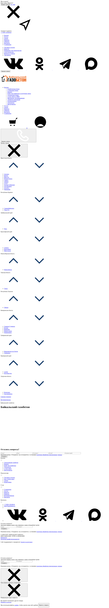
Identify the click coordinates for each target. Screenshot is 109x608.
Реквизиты (4, 537)
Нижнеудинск (8, 178)
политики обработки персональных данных (49, 455)
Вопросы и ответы (9, 53)
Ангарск (6, 174)
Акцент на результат (26, 542)
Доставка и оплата (9, 47)
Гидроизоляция (11, 101)
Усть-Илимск (8, 186)
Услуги (6, 37)
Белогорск (7, 392)
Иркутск (6, 177)
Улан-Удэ (6, 210)
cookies (16, 605)
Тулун (6, 183)
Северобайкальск (9, 208)
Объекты (6, 41)
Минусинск (7, 250)
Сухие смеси (7, 468)
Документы (7, 55)
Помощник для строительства (12, 50)
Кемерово (7, 329)
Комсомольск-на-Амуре (11, 351)
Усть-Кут (6, 188)
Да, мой (13, 4)
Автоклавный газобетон (11, 462)
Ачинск (6, 247)
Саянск (6, 180)
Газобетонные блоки (13, 89)
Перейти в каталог (6, 602)
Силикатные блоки (13, 95)
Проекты (6, 40)
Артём (6, 372)
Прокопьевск (8, 332)
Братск (6, 175)
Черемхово (7, 189)
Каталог (6, 35)
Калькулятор (7, 482)
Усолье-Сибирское (9, 185)
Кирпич (9, 92)
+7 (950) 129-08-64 (6, 32)
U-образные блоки (12, 90)
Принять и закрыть (44, 605)
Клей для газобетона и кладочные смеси (19, 93)
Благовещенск (8, 394)
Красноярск (7, 249)
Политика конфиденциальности (10, 539)
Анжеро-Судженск (9, 326)
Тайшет (6, 182)
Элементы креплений (13, 99)
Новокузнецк (8, 331)
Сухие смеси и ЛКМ (13, 96)
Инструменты (11, 104)
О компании (7, 44)
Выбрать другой (5, 4)
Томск (6, 288)
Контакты (7, 43)
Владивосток (8, 373)
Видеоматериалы (9, 495)
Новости (6, 49)
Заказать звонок (5, 71)
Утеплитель (10, 102)
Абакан (6, 307)
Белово (6, 328)
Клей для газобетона (10, 465)
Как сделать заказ (9, 479)
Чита (5, 229)
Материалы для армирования (15, 98)
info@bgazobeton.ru (9, 506)
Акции (6, 38)
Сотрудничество (9, 52)
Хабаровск (7, 353)
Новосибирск (8, 269)
